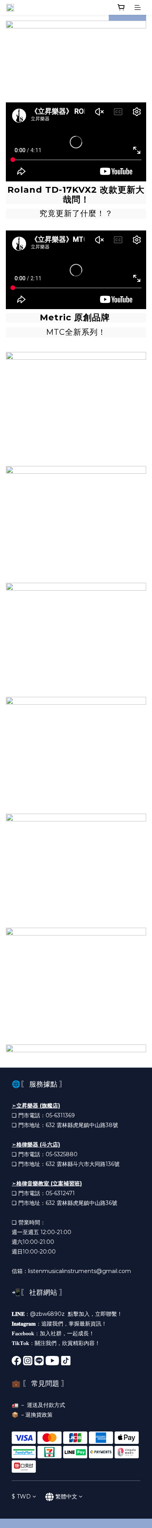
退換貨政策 (39, 1414)
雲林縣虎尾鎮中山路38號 (87, 1125)
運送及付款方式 (46, 1404)
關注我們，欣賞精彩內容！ (67, 1343)
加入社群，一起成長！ (67, 1333)
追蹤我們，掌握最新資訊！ (74, 1323)
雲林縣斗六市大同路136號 (88, 1164)
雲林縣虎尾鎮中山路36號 (87, 1202)
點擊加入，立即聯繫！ (95, 1313)
